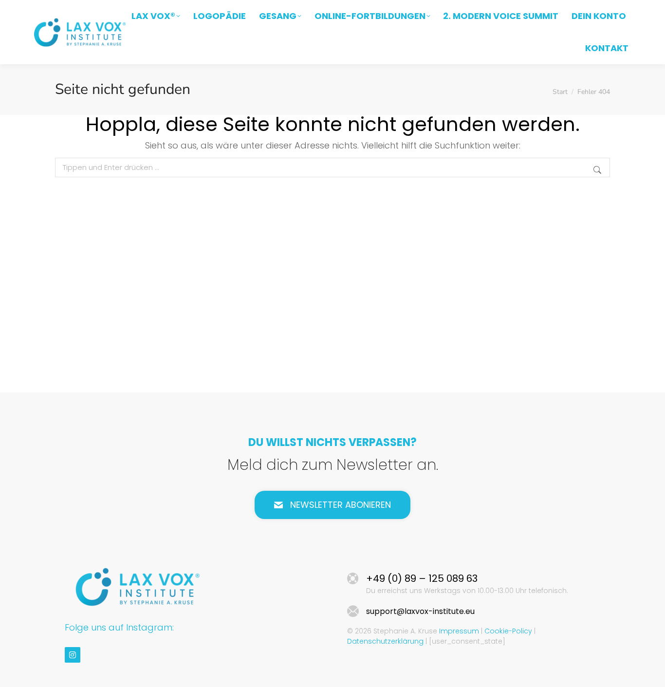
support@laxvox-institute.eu (420, 611)
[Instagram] (72, 655)
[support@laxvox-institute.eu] (353, 611)
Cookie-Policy (508, 631)
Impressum (459, 631)
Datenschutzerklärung (385, 641)
